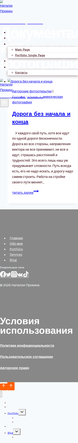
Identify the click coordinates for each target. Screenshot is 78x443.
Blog (13, 260)
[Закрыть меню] (1, 394)
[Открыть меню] (4, 103)
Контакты (21, 72)
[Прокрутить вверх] (3, 387)
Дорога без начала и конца (41, 118)
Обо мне (16, 38)
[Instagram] (14, 276)
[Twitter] (8, 276)
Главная (16, 32)
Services (17, 60)
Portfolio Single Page (30, 55)
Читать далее (25, 193)
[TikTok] (26, 276)
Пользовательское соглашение (26, 357)
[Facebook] (3, 276)
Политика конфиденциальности (27, 346)
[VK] (20, 276)
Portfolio (16, 249)
